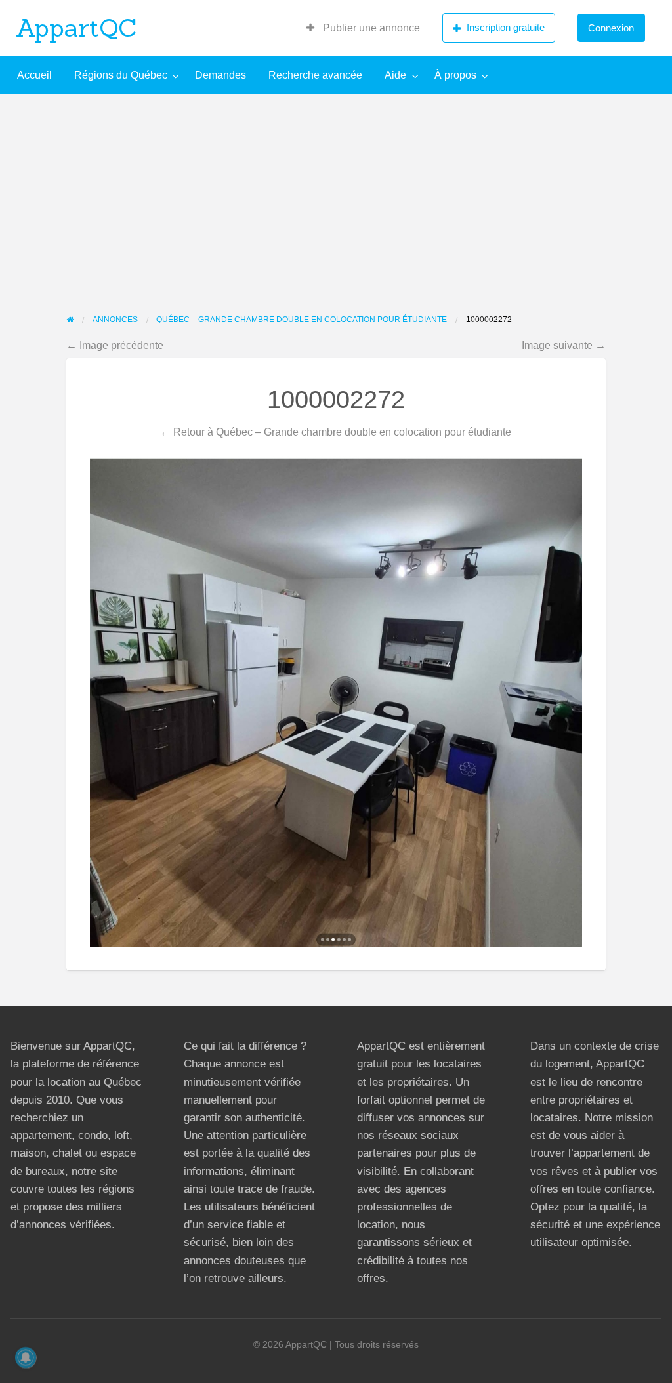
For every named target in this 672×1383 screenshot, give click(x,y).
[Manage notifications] (25, 1357)
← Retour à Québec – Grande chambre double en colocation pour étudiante (335, 432)
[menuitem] (363, 28)
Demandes (220, 75)
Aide (395, 75)
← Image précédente (114, 345)
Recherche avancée (315, 75)
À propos (455, 75)
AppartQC (76, 27)
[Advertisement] (336, 192)
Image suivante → (564, 345)
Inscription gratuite (506, 27)
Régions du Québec (120, 75)
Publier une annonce (370, 27)
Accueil (34, 75)
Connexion (611, 27)
